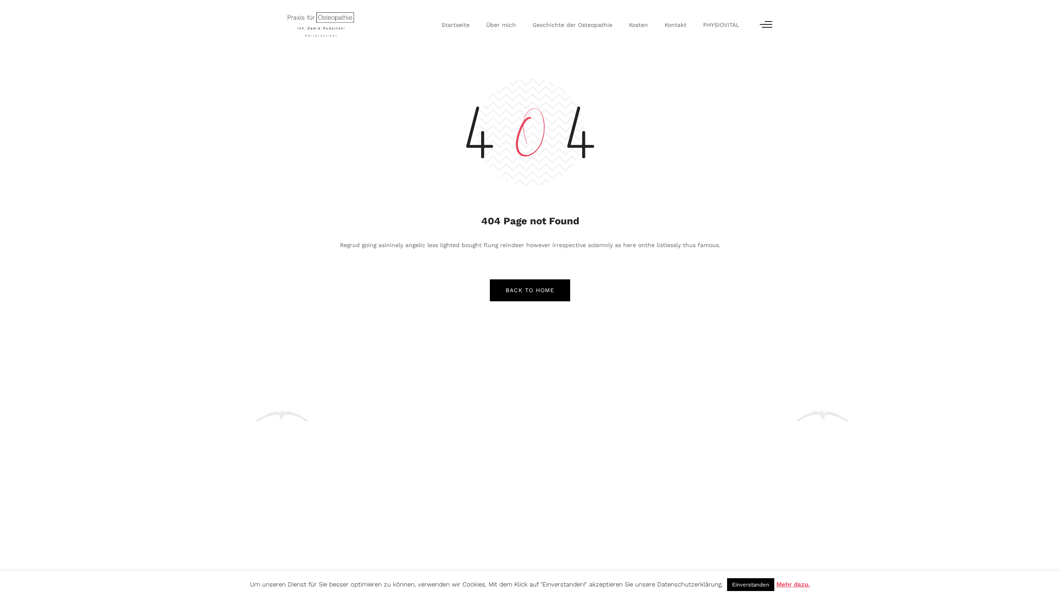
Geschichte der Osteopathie (572, 25)
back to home (530, 290)
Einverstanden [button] (750, 585)
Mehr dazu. (793, 584)
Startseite (455, 25)
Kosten (638, 25)
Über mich (501, 25)
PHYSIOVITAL (721, 25)
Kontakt (676, 25)
